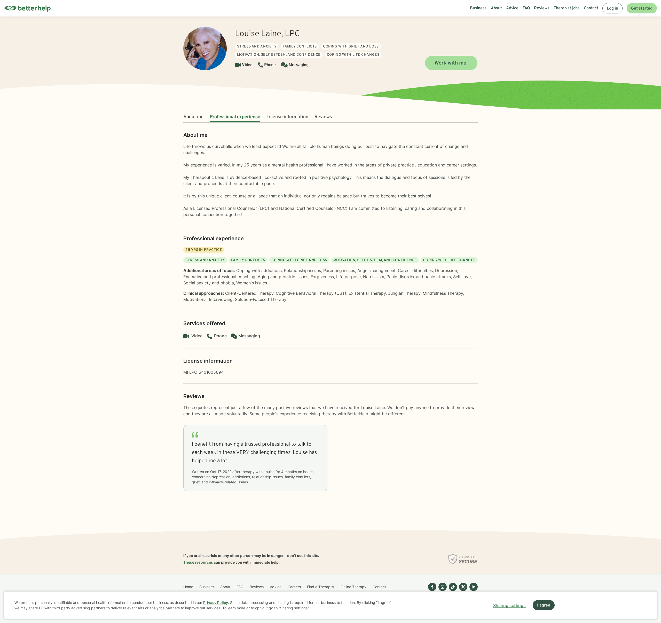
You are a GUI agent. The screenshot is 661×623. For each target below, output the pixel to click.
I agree (543, 605)
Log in (612, 8)
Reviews (323, 117)
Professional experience (235, 117)
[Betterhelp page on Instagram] (441, 591)
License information (287, 117)
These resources (198, 562)
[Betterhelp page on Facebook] (431, 591)
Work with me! (451, 63)
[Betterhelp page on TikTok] (452, 591)
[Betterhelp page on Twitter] (462, 591)
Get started (641, 8)
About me (193, 117)
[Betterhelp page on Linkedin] (472, 591)
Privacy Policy (215, 602)
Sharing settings (509, 605)
